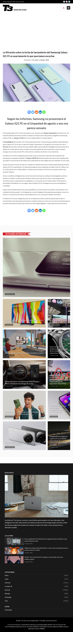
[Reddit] (36, 112)
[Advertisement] (36, 26)
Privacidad (8, 610)
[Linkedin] (40, 112)
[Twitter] (33, 112)
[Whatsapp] (44, 112)
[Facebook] (29, 112)
